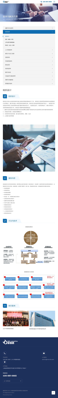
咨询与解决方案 (9, 19)
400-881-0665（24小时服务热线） (12, 359)
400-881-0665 (47, 2)
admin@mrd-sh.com (48, 359)
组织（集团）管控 (9, 39)
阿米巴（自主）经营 (9, 45)
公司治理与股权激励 (9, 42)
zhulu (10, 394)
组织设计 (7, 36)
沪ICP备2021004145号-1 (8, 392)
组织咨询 (16, 19)
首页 (4, 19)
